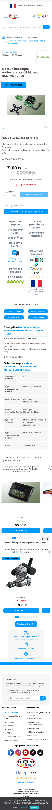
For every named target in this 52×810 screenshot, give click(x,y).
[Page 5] (24, 538)
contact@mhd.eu (15, 258)
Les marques (10, 722)
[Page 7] (29, 538)
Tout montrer (24, 624)
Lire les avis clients (26, 782)
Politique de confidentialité (35, 723)
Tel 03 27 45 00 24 (15, 263)
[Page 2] (17, 538)
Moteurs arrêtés (9, 52)
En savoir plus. (24, 807)
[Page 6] (26, 538)
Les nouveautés (11, 712)
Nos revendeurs (11, 740)
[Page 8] (34, 617)
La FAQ (7, 733)
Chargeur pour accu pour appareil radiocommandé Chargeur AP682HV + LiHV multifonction (21, 469)
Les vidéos (9, 729)
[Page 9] (36, 617)
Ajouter (19, 530)
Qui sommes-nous (12, 736)
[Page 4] (22, 538)
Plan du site (34, 728)
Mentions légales (36, 732)
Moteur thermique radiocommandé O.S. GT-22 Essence (21, 550)
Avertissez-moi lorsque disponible (26, 211)
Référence (7, 55)
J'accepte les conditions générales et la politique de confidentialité (24, 691)
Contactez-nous (36, 718)
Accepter (34, 807)
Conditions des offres (38, 739)
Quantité (10, 191)
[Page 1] (14, 538)
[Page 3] (20, 538)
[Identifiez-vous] (34, 16)
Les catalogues (11, 726)
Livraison (33, 735)
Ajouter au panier (34, 194)
